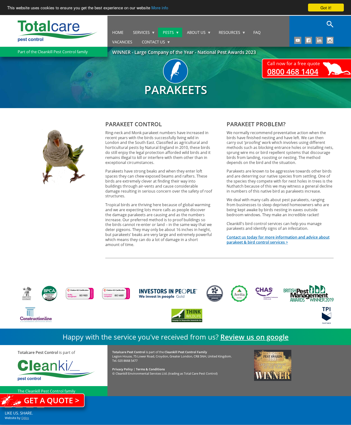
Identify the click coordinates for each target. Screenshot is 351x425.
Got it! (325, 7)
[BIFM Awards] (307, 293)
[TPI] (326, 315)
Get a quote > (51, 400)
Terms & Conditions (150, 369)
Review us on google (254, 336)
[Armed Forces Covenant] (27, 293)
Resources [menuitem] (227, 33)
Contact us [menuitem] (151, 43)
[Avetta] (239, 293)
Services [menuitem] (139, 33)
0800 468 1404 (292, 71)
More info (159, 8)
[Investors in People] (168, 293)
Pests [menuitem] (166, 33)
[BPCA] (49, 293)
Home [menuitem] (117, 32)
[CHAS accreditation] (265, 293)
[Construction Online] (36, 315)
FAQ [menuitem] (257, 32)
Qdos (25, 418)
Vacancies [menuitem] (122, 42)
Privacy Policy (122, 369)
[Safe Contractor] (214, 293)
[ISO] (79, 293)
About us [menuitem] (194, 33)
